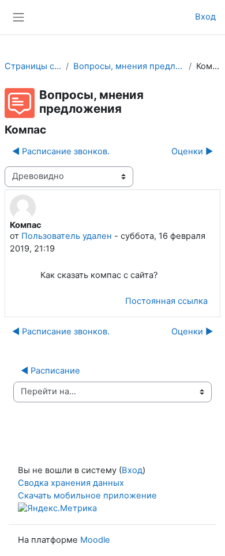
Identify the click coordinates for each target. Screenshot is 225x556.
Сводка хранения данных (71, 483)
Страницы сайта (33, 66)
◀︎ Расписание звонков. (61, 151)
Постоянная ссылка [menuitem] (166, 301)
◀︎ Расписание (50, 370)
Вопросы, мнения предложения (128, 66)
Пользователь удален (66, 236)
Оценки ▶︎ (192, 151)
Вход (205, 17)
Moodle (95, 540)
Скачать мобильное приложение (87, 495)
